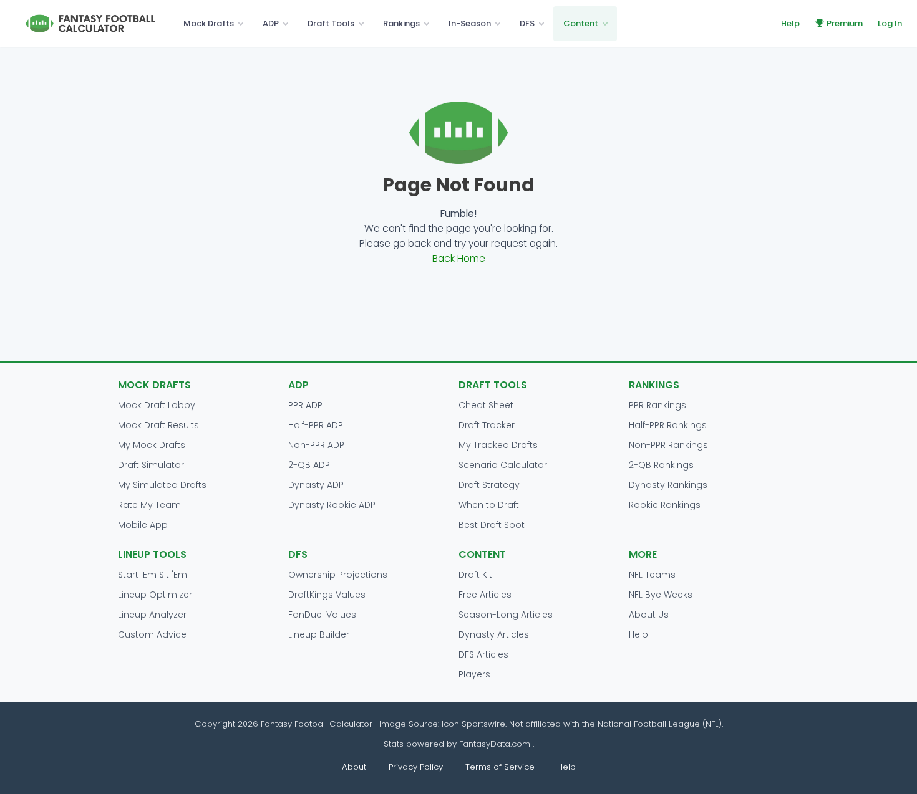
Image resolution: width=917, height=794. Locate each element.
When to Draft (488, 505)
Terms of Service (500, 767)
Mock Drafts (208, 23)
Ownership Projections (337, 574)
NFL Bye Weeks (660, 594)
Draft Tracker (486, 425)
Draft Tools (331, 23)
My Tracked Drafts (498, 445)
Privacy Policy (416, 767)
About (354, 767)
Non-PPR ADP (316, 445)
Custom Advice (152, 634)
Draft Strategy (489, 485)
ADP (271, 23)
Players (474, 674)
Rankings (401, 23)
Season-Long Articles (505, 614)
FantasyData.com (496, 744)
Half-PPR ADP (315, 425)
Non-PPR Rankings (668, 445)
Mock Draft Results (158, 425)
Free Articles (485, 594)
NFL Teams (652, 574)
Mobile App (143, 525)
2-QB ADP (309, 465)
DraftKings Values (327, 594)
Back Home (458, 258)
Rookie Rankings (665, 505)
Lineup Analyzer (152, 614)
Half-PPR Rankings (668, 425)
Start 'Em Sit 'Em (152, 574)
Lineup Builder (318, 634)
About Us (649, 614)
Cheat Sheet (485, 405)
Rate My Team (149, 505)
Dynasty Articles (493, 634)
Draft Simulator (151, 465)
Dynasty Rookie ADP (332, 505)
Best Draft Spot (491, 525)
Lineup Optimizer (155, 594)
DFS (527, 23)
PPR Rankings (657, 405)
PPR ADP (305, 405)
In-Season (470, 23)
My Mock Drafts (151, 445)
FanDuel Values (322, 614)
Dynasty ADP (316, 485)
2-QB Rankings (661, 465)
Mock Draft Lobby (156, 405)
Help (790, 23)
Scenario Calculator (502, 465)
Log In (890, 23)
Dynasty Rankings (668, 485)
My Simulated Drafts (162, 485)
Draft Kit (475, 574)
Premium (845, 23)
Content (580, 23)
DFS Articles (483, 654)
